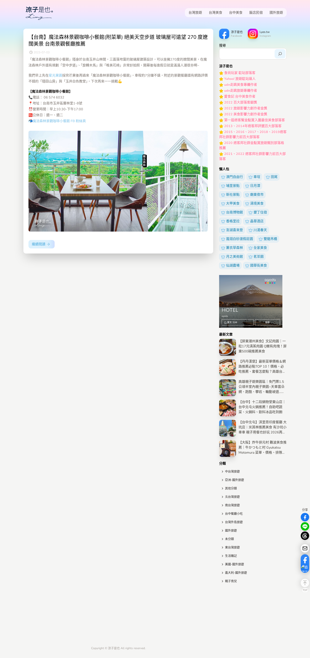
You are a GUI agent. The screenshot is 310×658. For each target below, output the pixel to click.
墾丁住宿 (260, 212)
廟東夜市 (257, 194)
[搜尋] (280, 53)
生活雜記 (231, 556)
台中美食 (236, 12)
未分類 (229, 539)
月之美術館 (234, 256)
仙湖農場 (233, 265)
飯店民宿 (256, 12)
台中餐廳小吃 (234, 514)
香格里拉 (233, 221)
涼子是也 (114, 648)
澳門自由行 (234, 177)
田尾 (274, 177)
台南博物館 (234, 212)
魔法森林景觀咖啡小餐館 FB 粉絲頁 (59, 121)
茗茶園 (258, 256)
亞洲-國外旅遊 (234, 480)
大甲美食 (233, 203)
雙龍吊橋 (270, 239)
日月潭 (255, 185)
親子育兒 (231, 581)
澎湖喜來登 (234, 230)
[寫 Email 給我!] (305, 548)
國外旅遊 (276, 12)
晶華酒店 (257, 221)
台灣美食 (215, 12)
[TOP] (305, 583)
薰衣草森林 (234, 247)
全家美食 (260, 247)
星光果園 (55, 75)
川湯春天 (260, 230)
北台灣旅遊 (232, 497)
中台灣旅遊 (232, 471)
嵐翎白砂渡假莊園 (239, 239)
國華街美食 (258, 265)
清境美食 (257, 203)
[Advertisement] (253, 615)
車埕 (256, 177)
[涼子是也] (39, 12)
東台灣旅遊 (232, 547)
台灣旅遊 (195, 12)
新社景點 (233, 194)
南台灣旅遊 (232, 505)
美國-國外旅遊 (234, 564)
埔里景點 (233, 185)
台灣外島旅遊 (234, 522)
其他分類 (231, 488)
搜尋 (222, 45)
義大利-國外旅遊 (236, 573)
